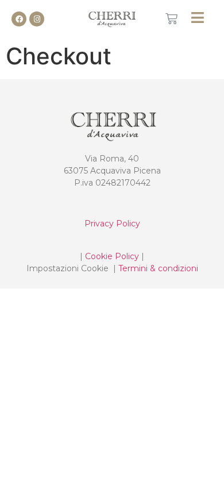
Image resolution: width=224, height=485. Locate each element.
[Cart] (171, 19)
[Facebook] (18, 18)
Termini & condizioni (158, 268)
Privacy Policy (112, 223)
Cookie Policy (112, 256)
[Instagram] (36, 18)
